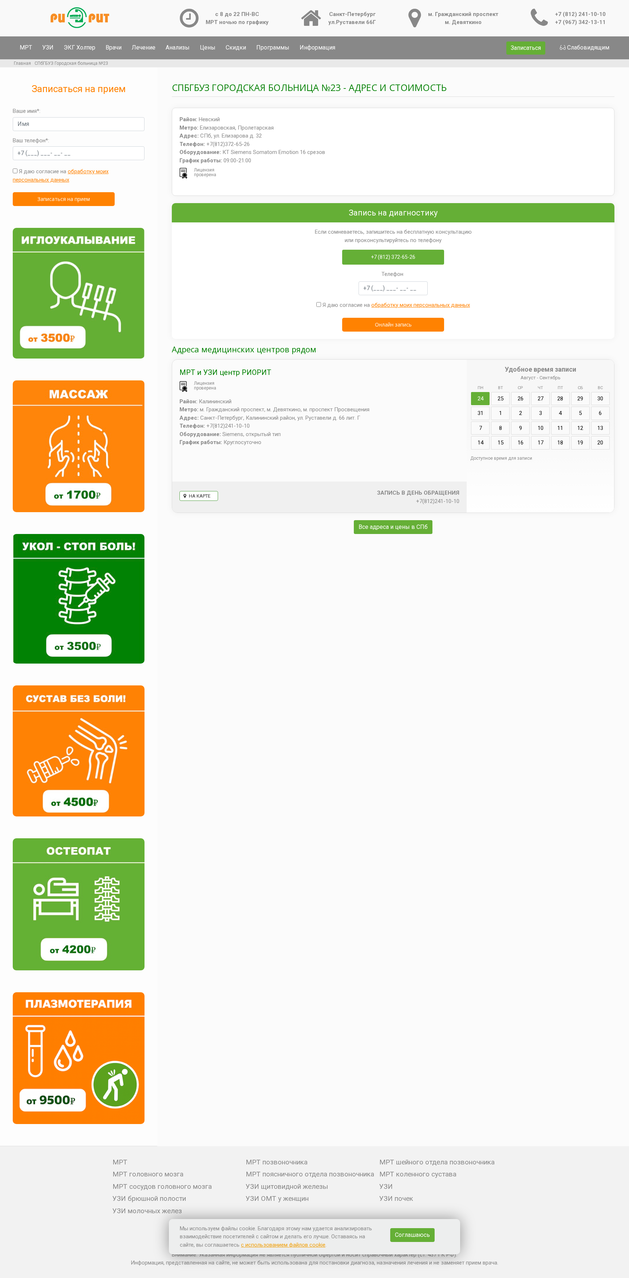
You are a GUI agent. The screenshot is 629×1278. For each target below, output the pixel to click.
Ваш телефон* (30, 140)
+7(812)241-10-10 (437, 501)
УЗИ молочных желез (147, 1211)
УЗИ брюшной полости (149, 1198)
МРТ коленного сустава (417, 1174)
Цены (207, 47)
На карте (199, 496)
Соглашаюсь (412, 1234)
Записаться (526, 47)
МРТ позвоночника (277, 1162)
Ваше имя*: (26, 111)
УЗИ (48, 47)
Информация (317, 47)
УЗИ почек (396, 1198)
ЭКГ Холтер (79, 47)
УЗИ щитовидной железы (287, 1186)
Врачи (114, 47)
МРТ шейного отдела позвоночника (437, 1162)
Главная (22, 63)
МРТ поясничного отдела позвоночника (310, 1174)
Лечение (143, 47)
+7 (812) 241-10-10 (580, 14)
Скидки (236, 47)
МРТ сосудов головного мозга (162, 1186)
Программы (272, 47)
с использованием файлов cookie (283, 1245)
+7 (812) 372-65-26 (393, 257)
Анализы (178, 47)
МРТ (26, 47)
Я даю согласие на (60, 175)
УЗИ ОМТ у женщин (277, 1198)
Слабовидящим (588, 47)
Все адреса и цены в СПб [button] (393, 526)
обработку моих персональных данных (420, 305)
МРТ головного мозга (147, 1174)
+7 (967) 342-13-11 (580, 22)
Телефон (392, 274)
